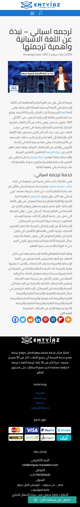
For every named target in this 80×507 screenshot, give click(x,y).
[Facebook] (15, 319)
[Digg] (53, 319)
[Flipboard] (60, 319)
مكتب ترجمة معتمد (60, 186)
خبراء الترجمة (53, 152)
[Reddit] (30, 319)
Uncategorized (32, 54)
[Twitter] (22, 319)
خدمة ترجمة (37, 157)
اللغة (64, 112)
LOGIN (67, 54)
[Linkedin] (38, 319)
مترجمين (35, 196)
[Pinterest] (45, 319)
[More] (68, 319)
